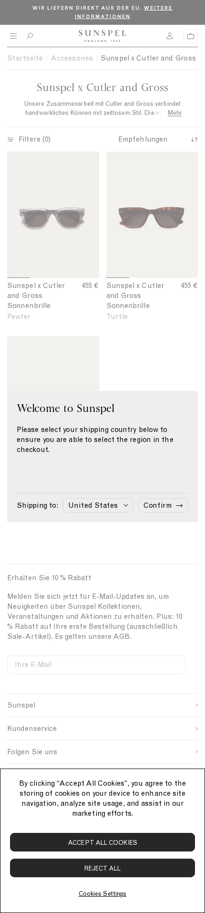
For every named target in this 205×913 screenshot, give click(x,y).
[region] (102, 841)
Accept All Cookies (102, 842)
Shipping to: (37, 505)
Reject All (102, 868)
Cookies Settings (102, 893)
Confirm (158, 505)
